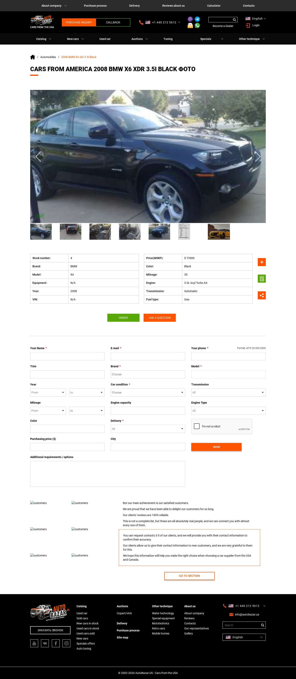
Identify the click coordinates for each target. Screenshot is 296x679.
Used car (105, 39)
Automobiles (48, 57)
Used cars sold (86, 633)
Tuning (168, 39)
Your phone (228, 348)
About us (190, 606)
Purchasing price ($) (43, 439)
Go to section (189, 575)
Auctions (137, 39)
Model (196, 366)
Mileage (35, 402)
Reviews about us (173, 5)
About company (51, 5)
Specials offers (86, 643)
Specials (205, 39)
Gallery (188, 633)
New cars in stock (87, 623)
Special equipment (163, 618)
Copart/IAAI (124, 613)
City (113, 439)
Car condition (120, 384)
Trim (33, 366)
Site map (122, 637)
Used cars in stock (88, 628)
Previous (38, 156)
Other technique (249, 39)
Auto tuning (84, 648)
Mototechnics (160, 623)
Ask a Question (160, 317)
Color (33, 420)
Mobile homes (160, 633)
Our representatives (196, 628)
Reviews (189, 618)
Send (216, 447)
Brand (116, 366)
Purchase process (95, 5)
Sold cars (82, 618)
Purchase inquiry (79, 22)
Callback (113, 22)
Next (258, 156)
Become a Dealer (223, 26)
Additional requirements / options (51, 457)
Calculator (213, 5)
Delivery (134, 5)
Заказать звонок (50, 630)
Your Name (38, 348)
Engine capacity (121, 402)
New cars (73, 39)
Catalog (41, 39)
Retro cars (158, 628)
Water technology (163, 613)
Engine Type (199, 402)
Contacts (249, 5)
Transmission (200, 384)
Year (33, 384)
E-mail (116, 348)
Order (123, 317)
